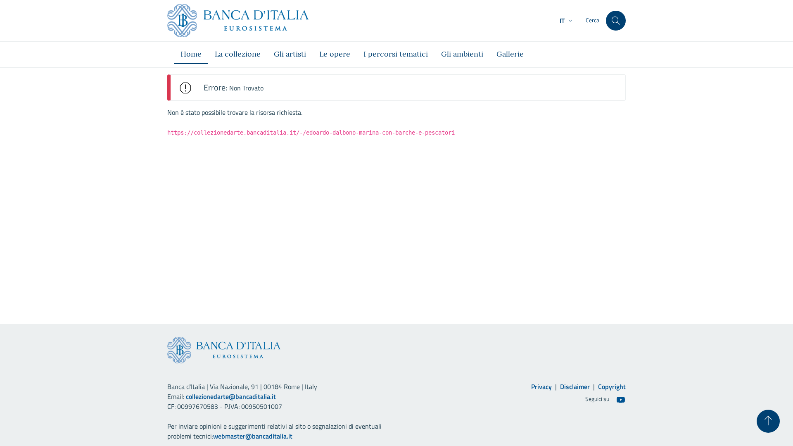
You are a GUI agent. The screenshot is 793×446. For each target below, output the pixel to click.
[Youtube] (621, 399)
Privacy (541, 386)
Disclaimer (575, 386)
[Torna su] (768, 421)
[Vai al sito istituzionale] (238, 20)
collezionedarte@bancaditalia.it (231, 396)
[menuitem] (191, 54)
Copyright (612, 386)
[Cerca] (616, 21)
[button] (567, 21)
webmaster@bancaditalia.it (252, 436)
